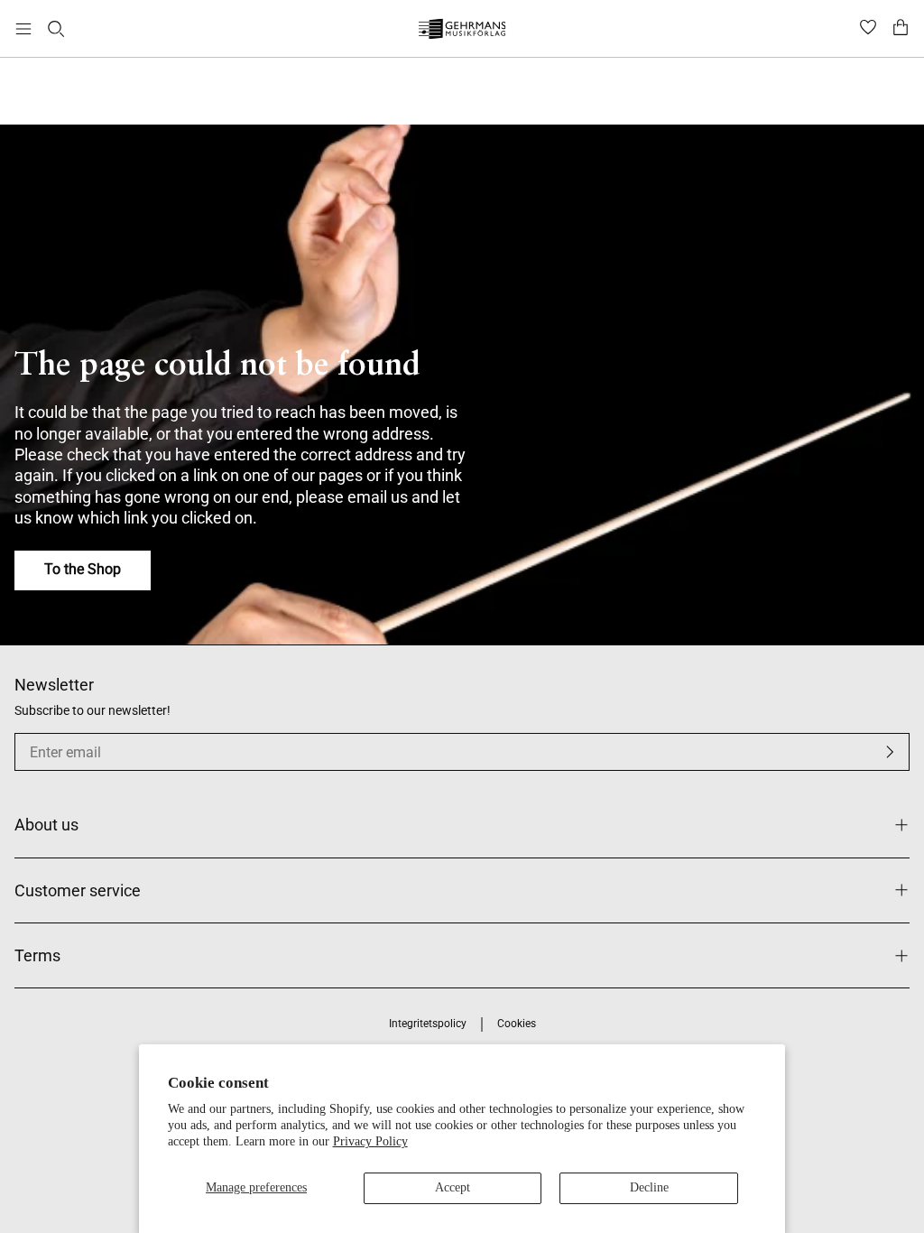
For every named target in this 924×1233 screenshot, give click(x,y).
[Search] (56, 29)
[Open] (23, 29)
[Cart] (901, 29)
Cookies (516, 1023)
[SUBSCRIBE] (890, 752)
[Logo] (462, 31)
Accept (452, 1187)
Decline (649, 1187)
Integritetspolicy (428, 1023)
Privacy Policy (370, 1141)
